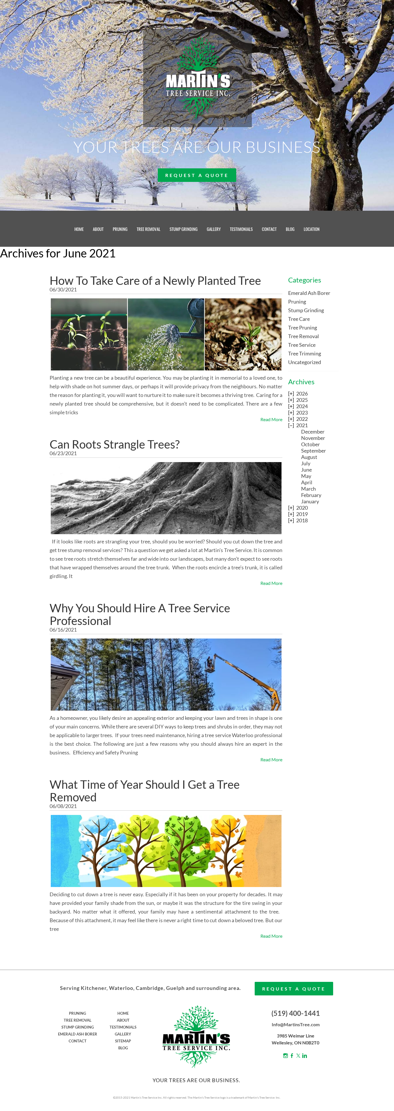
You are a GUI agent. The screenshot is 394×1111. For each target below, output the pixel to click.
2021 (302, 425)
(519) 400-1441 (295, 1013)
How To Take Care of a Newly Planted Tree (155, 280)
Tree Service (302, 345)
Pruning (297, 301)
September (313, 450)
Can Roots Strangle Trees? (115, 444)
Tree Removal (303, 336)
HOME (79, 229)
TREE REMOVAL (148, 229)
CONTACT (269, 229)
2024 (302, 406)
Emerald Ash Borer (309, 293)
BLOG (290, 229)
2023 (302, 412)
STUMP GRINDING (184, 229)
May (306, 476)
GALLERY (214, 229)
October (310, 444)
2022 (302, 419)
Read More (271, 419)
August (309, 457)
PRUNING (120, 229)
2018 (302, 520)
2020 (302, 507)
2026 (302, 393)
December (312, 431)
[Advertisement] (313, 620)
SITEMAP (123, 1041)
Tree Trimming (304, 353)
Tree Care (299, 319)
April (306, 482)
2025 (302, 400)
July (305, 463)
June (306, 469)
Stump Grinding (306, 310)
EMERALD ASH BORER (77, 1034)
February (311, 495)
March (308, 488)
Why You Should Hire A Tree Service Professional (140, 614)
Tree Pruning (302, 327)
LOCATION (312, 229)
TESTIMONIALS (241, 229)
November (313, 438)
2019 (302, 514)
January (310, 501)
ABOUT (98, 229)
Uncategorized (304, 362)
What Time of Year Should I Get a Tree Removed (145, 790)
